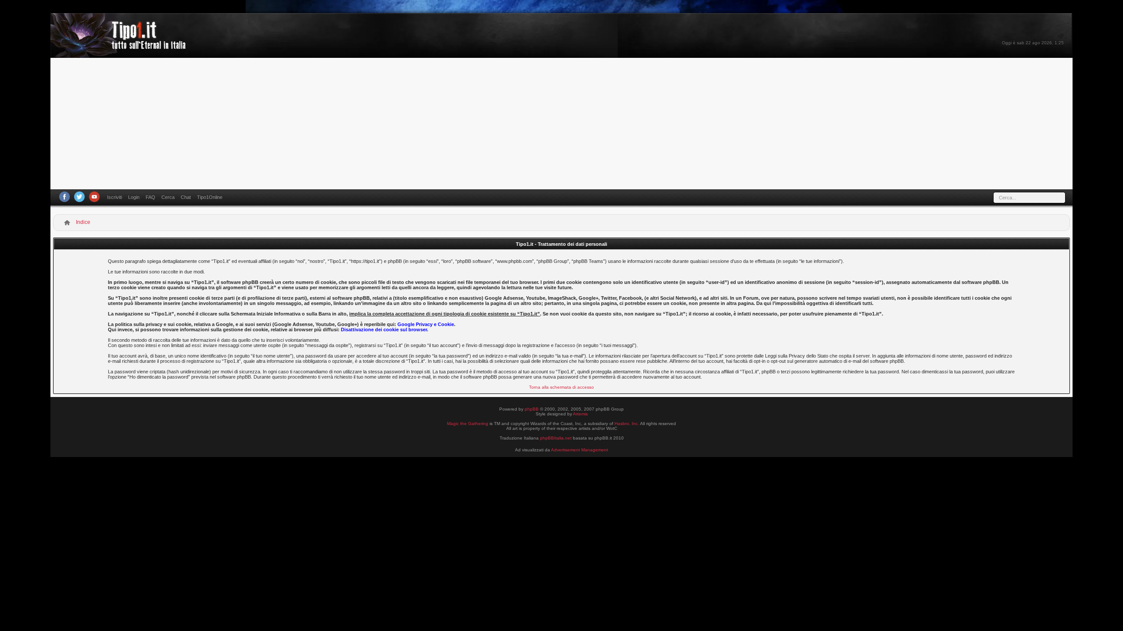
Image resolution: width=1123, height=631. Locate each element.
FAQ (150, 197)
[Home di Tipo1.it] (120, 45)
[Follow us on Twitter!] (79, 196)
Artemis (580, 413)
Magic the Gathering (467, 423)
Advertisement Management (579, 449)
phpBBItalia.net (556, 438)
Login (133, 197)
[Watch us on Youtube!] (94, 196)
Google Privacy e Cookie (425, 324)
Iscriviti (114, 197)
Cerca (168, 197)
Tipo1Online (209, 197)
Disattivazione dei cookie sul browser (384, 329)
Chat (186, 197)
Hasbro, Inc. (627, 423)
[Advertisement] (561, 123)
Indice (83, 222)
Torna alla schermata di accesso (561, 387)
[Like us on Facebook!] (64, 196)
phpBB (532, 409)
